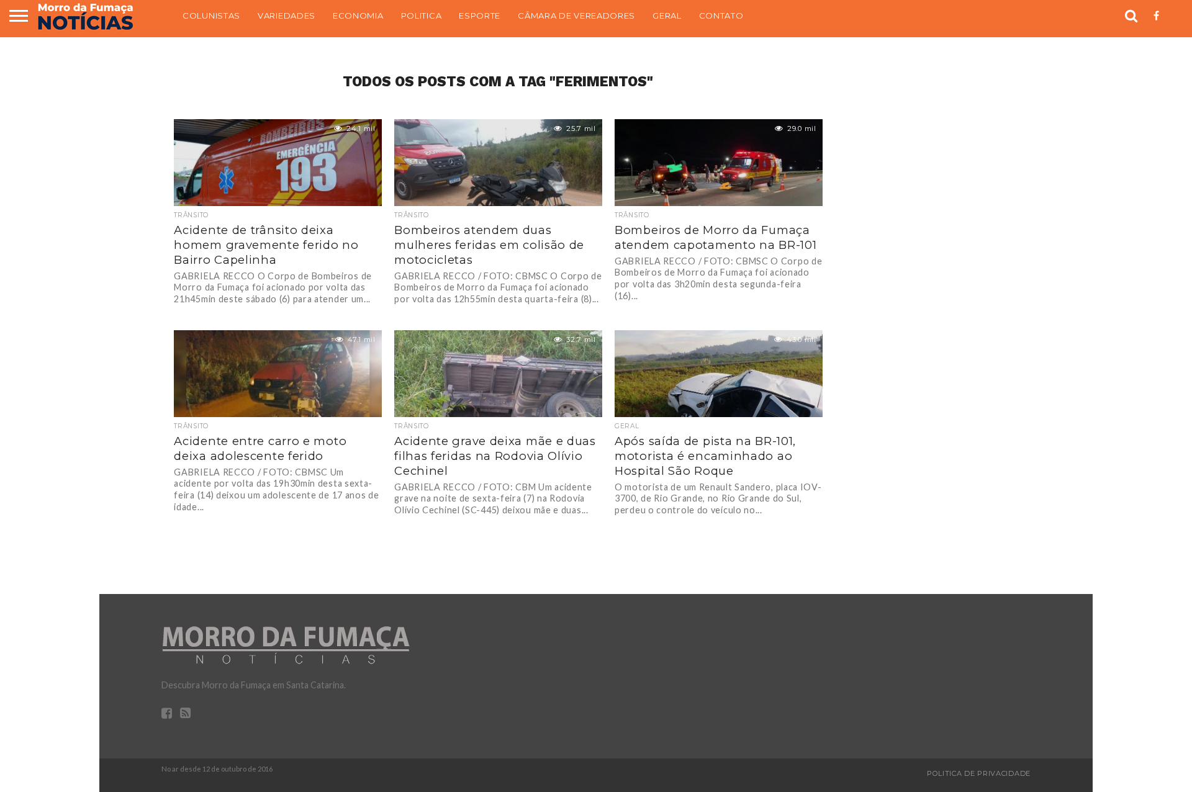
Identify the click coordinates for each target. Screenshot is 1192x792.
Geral (667, 15)
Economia (358, 15)
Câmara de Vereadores (576, 15)
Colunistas (211, 15)
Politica (421, 15)
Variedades (286, 15)
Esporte (479, 15)
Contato (721, 15)
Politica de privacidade (979, 773)
